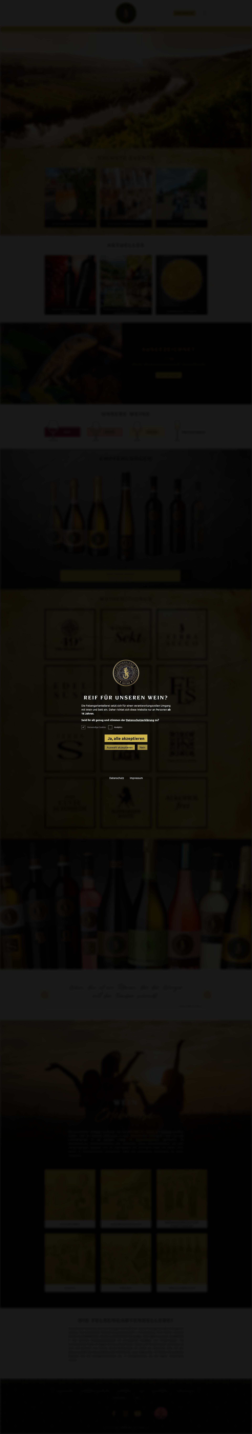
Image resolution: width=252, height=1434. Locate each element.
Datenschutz (116, 778)
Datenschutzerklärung (140, 720)
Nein (142, 747)
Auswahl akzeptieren (120, 747)
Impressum (136, 778)
